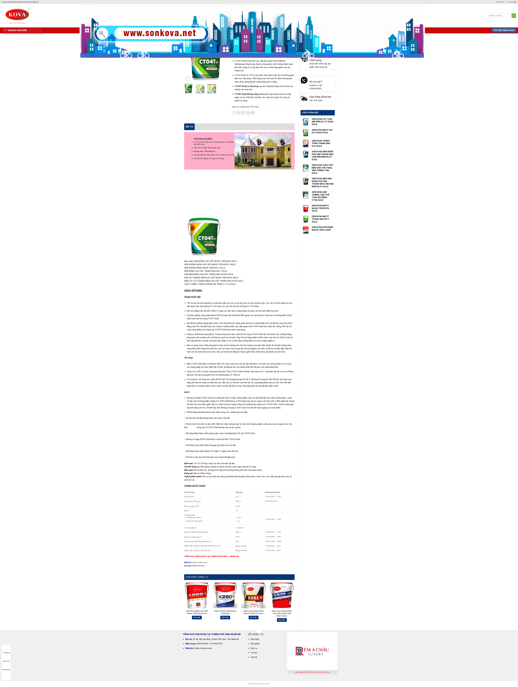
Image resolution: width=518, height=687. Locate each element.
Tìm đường (6, 652)
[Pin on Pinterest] (248, 113)
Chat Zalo (6, 661)
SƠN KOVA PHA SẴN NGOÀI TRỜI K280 (225, 612)
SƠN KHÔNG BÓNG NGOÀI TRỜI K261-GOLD (204, 268)
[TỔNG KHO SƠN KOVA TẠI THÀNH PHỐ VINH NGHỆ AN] (39, 15)
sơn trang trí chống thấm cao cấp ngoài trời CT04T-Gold (237, 326)
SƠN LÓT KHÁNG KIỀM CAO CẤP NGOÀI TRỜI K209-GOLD (211, 277)
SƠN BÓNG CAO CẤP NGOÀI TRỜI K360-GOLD (215, 261)
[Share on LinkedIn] (253, 113)
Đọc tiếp (197, 617)
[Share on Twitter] (239, 113)
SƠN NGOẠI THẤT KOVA (249, 107)
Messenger (6, 669)
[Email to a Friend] (243, 113)
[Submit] (514, 15)
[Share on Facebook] (234, 113)
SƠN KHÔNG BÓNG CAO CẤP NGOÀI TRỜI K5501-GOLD (210, 264)
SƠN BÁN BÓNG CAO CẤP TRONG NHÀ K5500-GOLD (208, 274)
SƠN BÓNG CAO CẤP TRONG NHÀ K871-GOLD (205, 271)
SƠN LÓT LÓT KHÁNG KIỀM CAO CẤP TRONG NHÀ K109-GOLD (213, 281)
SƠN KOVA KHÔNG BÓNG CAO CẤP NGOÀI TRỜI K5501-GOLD (282, 613)
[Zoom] (187, 78)
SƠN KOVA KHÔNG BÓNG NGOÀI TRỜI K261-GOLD (253, 612)
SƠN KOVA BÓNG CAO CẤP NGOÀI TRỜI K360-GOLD (197, 612)
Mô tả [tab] (189, 126)
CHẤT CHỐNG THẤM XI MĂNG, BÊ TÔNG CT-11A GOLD (210, 284)
